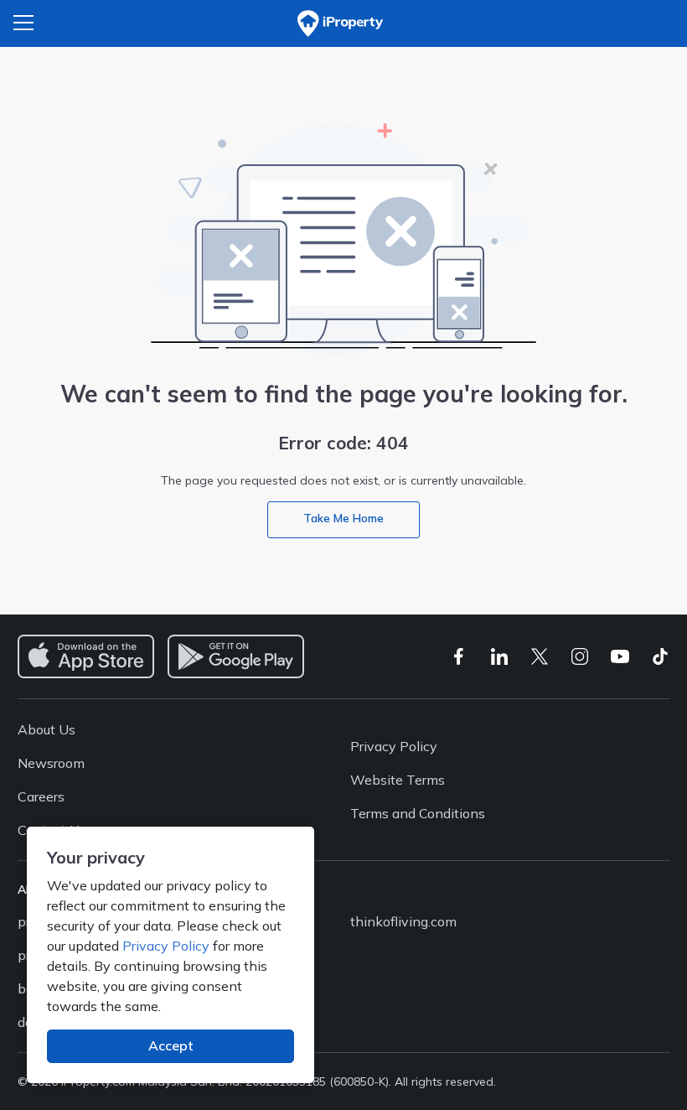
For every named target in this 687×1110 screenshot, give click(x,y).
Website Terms (397, 779)
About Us (46, 729)
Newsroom (51, 763)
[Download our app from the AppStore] (86, 656)
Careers (41, 796)
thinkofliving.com (403, 921)
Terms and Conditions (417, 813)
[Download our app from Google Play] (236, 656)
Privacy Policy (165, 945)
